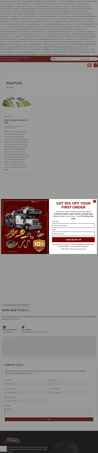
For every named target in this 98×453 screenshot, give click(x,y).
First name (55, 221)
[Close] (94, 201)
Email (53, 229)
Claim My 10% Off (73, 239)
